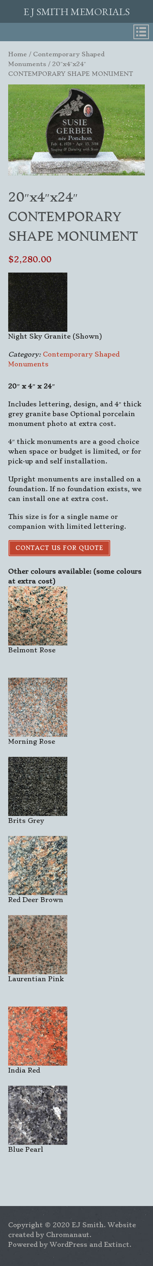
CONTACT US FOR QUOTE (59, 548)
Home (17, 54)
